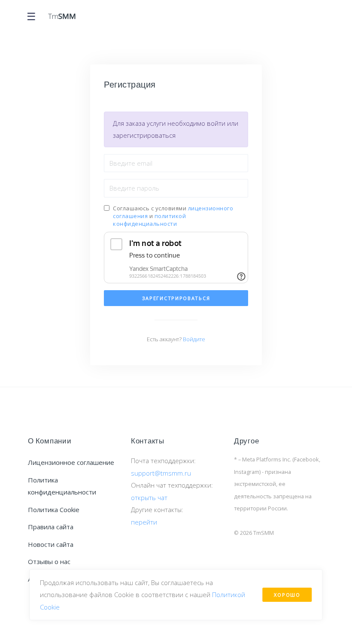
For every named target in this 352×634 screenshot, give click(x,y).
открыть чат (149, 497)
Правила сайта (50, 526)
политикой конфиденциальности (149, 220)
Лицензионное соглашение (71, 462)
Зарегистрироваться (176, 298)
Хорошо (287, 595)
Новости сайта (50, 544)
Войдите (194, 339)
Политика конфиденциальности (62, 486)
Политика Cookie (53, 509)
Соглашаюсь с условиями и (173, 216)
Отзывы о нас (49, 561)
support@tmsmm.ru (161, 473)
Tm (62, 16)
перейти (144, 522)
